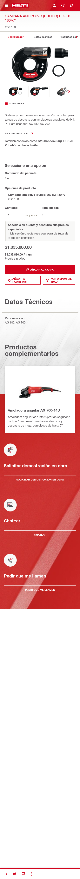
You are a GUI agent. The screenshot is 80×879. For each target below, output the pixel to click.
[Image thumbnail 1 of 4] (15, 91)
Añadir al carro (42, 269)
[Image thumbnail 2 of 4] (39, 91)
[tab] (15, 37)
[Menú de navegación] (6, 5)
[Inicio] (20, 5)
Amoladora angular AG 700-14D (34, 410)
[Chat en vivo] (23, 874)
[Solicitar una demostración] (14, 874)
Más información (16, 133)
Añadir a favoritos (19, 280)
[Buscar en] (71, 5)
